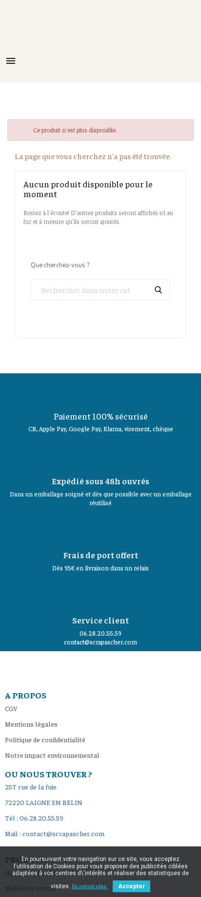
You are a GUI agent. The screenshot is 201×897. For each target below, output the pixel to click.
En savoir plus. (90, 886)
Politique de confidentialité (45, 739)
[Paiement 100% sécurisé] (100, 390)
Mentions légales (31, 723)
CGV (11, 708)
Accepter (131, 886)
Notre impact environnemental (52, 755)
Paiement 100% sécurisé (101, 415)
